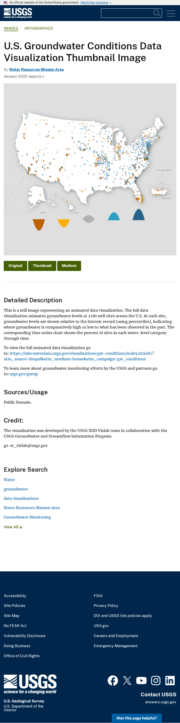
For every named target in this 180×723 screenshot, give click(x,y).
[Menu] (171, 13)
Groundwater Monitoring (27, 517)
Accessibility (15, 596)
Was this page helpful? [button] (136, 718)
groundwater (16, 489)
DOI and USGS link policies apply (123, 616)
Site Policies (14, 606)
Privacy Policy (106, 606)
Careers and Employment (116, 636)
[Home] (18, 17)
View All (11, 527)
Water (9, 479)
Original (15, 265)
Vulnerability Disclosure (24, 636)
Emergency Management (116, 646)
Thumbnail (42, 265)
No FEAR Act (15, 626)
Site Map (11, 616)
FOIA (98, 596)
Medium (69, 265)
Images (11, 28)
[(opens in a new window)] (113, 680)
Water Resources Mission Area (36, 69)
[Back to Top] (163, 706)
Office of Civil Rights (22, 656)
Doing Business (17, 646)
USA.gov (101, 626)
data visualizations (21, 498)
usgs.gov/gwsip (23, 374)
